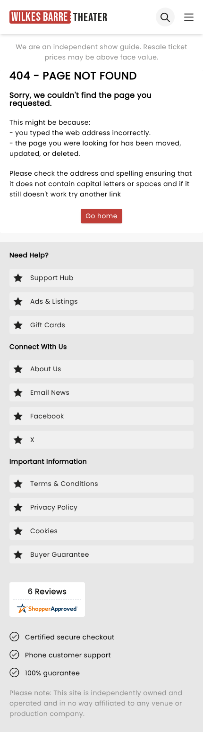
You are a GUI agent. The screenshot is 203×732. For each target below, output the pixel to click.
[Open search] (165, 17)
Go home (101, 216)
